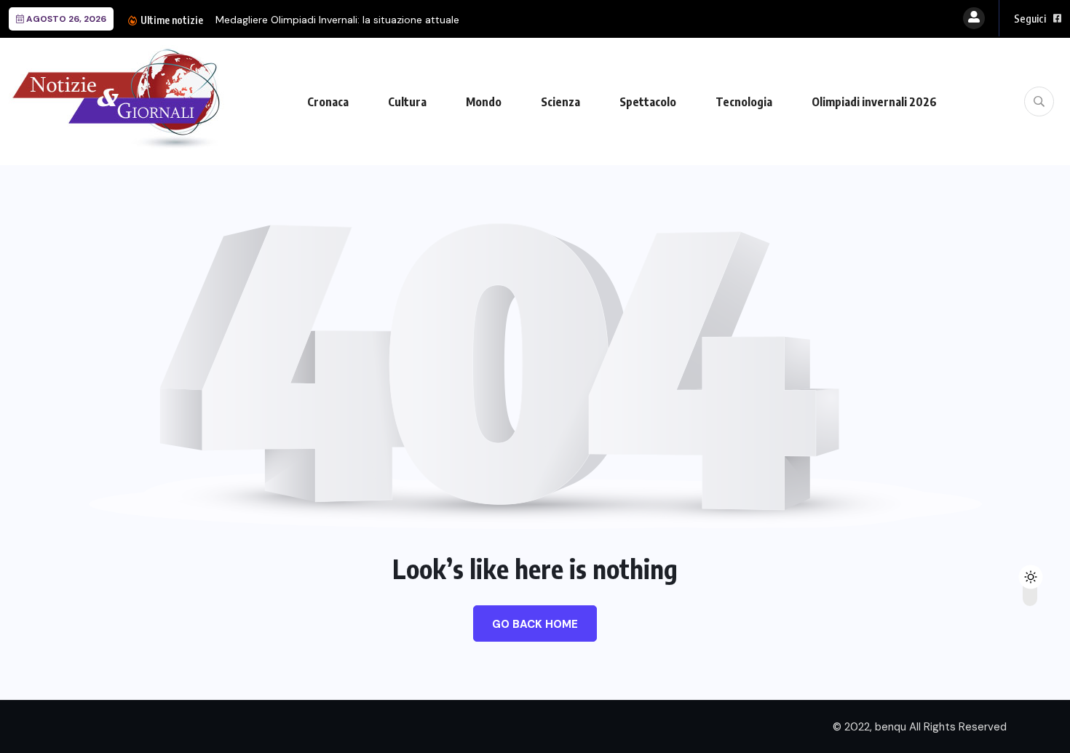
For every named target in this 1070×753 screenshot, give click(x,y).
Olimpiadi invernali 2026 (874, 102)
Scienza (560, 102)
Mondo (484, 102)
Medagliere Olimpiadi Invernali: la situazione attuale (337, 19)
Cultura (407, 102)
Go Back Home (535, 624)
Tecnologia (744, 102)
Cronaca (328, 102)
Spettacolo (647, 102)
